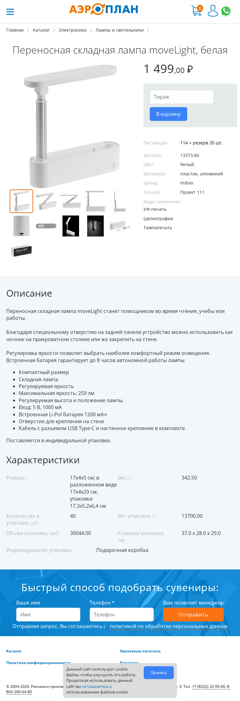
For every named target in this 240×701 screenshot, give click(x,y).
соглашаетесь (95, 686)
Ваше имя (28, 602)
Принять (158, 672)
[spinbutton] (182, 97)
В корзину (168, 114)
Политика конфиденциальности (38, 662)
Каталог (14, 651)
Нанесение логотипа (140, 651)
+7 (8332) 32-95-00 (208, 686)
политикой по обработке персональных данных (168, 626)
